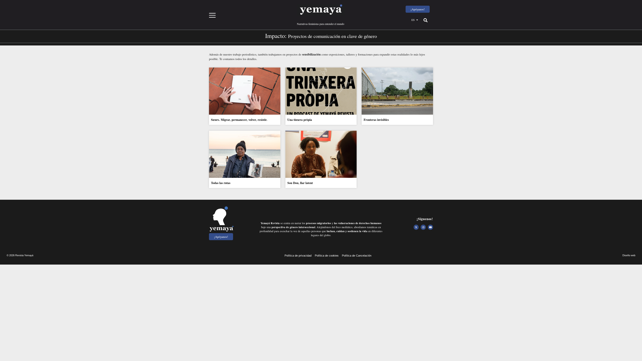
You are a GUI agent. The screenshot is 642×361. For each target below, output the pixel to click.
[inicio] (321, 10)
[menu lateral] (212, 15)
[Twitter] (416, 227)
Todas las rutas (220, 183)
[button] (425, 20)
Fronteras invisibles (377, 119)
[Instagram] (423, 227)
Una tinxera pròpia (299, 119)
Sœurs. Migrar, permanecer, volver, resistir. (239, 119)
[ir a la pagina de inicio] (221, 218)
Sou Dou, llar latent (300, 183)
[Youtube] (430, 227)
